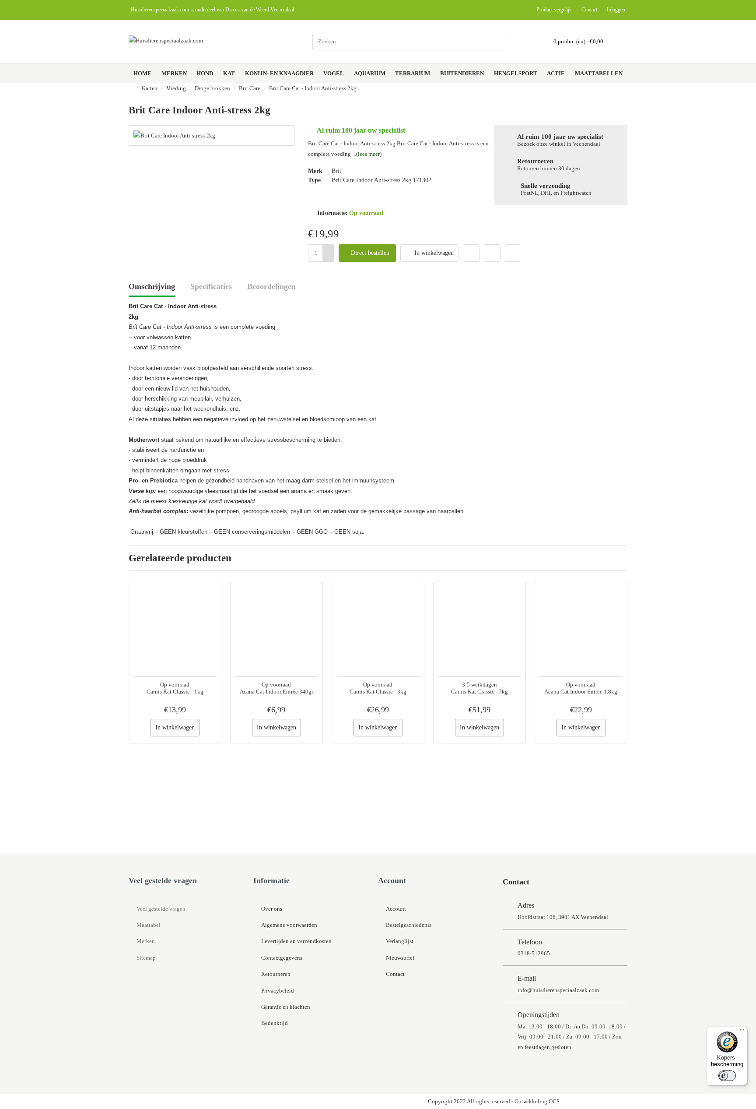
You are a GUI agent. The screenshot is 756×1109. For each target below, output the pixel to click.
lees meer (369, 154)
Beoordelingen (271, 286)
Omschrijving (152, 286)
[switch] (727, 1075)
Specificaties (211, 286)
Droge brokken (212, 88)
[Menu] (742, 1032)
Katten (150, 88)
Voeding (176, 88)
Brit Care (249, 88)
